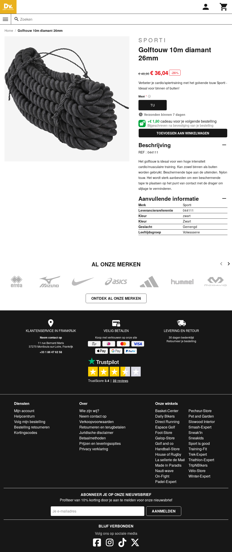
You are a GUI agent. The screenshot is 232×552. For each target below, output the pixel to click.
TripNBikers (198, 465)
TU (152, 105)
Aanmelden (164, 511)
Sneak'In (195, 432)
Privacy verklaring (93, 448)
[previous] (221, 264)
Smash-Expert (199, 427)
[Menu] (5, 19)
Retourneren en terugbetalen (102, 427)
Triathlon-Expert (201, 459)
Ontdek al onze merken (116, 298)
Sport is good (199, 443)
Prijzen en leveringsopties (100, 443)
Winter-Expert (199, 476)
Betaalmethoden (92, 438)
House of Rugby (168, 454)
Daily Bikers (165, 416)
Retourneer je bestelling (181, 341)
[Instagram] (109, 543)
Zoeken (26, 19)
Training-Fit (197, 448)
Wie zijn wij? (89, 410)
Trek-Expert (197, 454)
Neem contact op (51, 337)
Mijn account (24, 410)
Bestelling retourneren (32, 427)
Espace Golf (165, 427)
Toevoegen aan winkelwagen (183, 133)
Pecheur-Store (200, 410)
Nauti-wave (164, 470)
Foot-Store (163, 432)
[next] (228, 264)
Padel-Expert (165, 481)
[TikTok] (122, 543)
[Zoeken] (16, 19)
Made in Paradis (168, 465)
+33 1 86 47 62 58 (51, 352)
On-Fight (162, 476)
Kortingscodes (25, 432)
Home (9, 30)
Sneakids (196, 438)
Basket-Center (166, 410)
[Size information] (149, 96)
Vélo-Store (196, 470)
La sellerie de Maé (170, 459)
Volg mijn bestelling (29, 421)
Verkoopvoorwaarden (96, 421)
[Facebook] (97, 543)
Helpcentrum (24, 416)
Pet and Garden (201, 416)
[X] (135, 543)
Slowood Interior (201, 421)
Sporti (152, 40)
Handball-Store (167, 448)
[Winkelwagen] (223, 6)
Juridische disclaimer (96, 432)
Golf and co (164, 443)
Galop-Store (165, 438)
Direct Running (167, 421)
